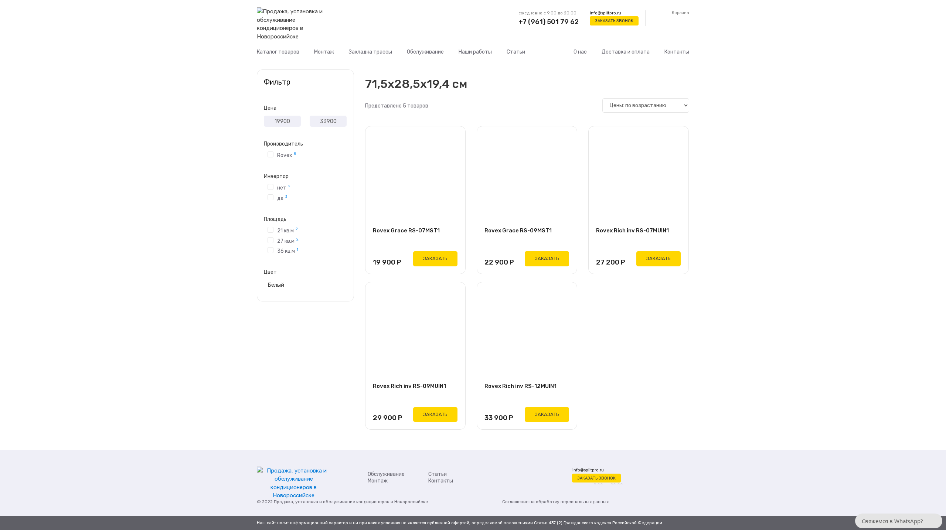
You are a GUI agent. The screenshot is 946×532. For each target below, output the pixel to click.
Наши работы (475, 52)
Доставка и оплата (626, 52)
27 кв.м (288, 240)
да (282, 197)
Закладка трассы (370, 52)
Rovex (286, 154)
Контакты (676, 52)
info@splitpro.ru (605, 13)
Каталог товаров (278, 52)
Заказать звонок (614, 20)
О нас (580, 52)
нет (283, 187)
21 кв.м (287, 230)
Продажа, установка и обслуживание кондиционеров (331, 501)
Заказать (435, 258)
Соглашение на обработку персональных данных (555, 501)
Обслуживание (425, 52)
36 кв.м (287, 251)
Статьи (516, 52)
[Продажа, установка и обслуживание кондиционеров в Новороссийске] (293, 24)
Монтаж (324, 52)
